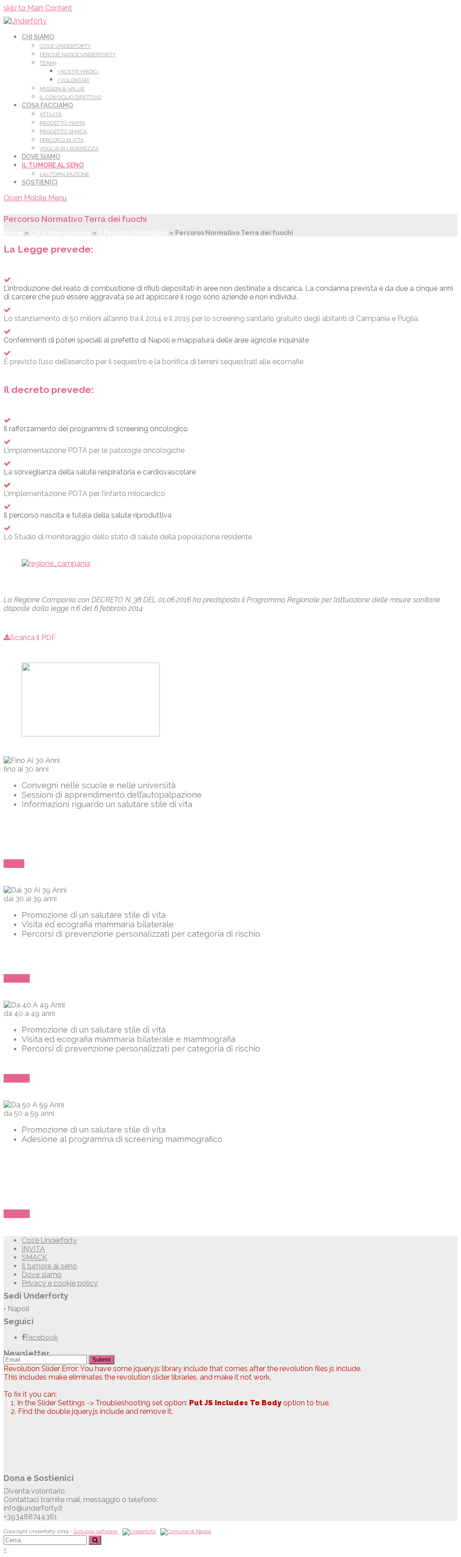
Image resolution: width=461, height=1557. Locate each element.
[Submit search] (95, 1540)
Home (13, 232)
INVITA (33, 1249)
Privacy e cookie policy (60, 1283)
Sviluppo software (95, 1531)
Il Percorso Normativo (133, 232)
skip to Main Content (38, 8)
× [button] (5, 1549)
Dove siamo (42, 1274)
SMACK (34, 1257)
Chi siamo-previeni (60, 232)
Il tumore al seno (49, 1266)
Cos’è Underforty (49, 1240)
